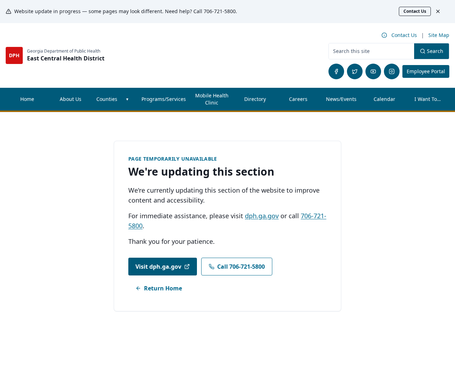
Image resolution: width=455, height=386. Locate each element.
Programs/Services (163, 99)
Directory (255, 99)
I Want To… (427, 99)
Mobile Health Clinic (212, 99)
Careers (304, 101)
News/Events (341, 99)
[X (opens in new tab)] (355, 71)
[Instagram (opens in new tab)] (392, 71)
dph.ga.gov (262, 215)
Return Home (163, 288)
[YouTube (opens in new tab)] (373, 71)
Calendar (384, 99)
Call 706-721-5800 (241, 266)
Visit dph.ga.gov (158, 266)
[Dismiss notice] (441, 11)
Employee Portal (428, 71)
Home (27, 99)
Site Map (438, 35)
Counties (106, 99)
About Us (70, 99)
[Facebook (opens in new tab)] (336, 71)
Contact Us (414, 11)
